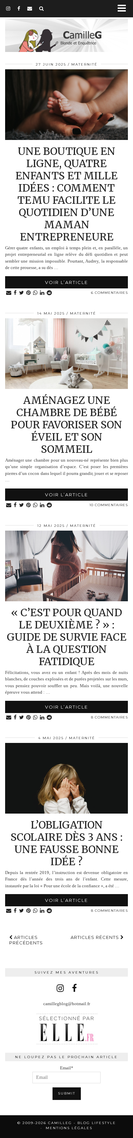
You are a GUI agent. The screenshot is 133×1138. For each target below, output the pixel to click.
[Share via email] (9, 293)
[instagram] (8, 8)
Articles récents (95, 937)
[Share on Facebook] (15, 293)
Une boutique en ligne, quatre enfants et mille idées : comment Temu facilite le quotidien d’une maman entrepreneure (66, 194)
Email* (66, 1067)
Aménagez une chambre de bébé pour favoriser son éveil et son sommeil (66, 425)
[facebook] (18, 8)
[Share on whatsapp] (35, 293)
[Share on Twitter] (21, 293)
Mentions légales (69, 1128)
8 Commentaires (109, 717)
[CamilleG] (66, 31)
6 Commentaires (109, 292)
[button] (124, 8)
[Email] (29, 8)
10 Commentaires (108, 505)
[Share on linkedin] (42, 293)
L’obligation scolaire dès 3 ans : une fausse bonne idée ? (67, 843)
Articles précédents (26, 940)
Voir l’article (66, 282)
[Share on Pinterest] (28, 293)
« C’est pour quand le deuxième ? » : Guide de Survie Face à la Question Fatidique (67, 637)
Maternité (84, 64)
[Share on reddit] (49, 293)
